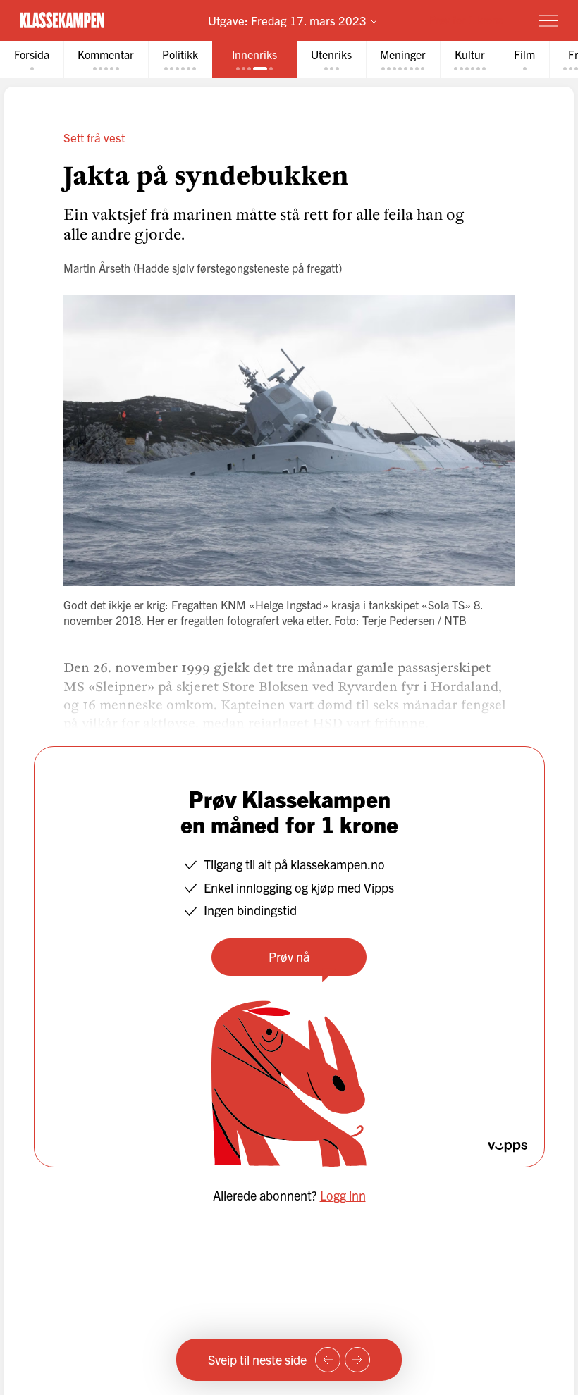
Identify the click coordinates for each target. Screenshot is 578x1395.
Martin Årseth (96, 268)
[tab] (31, 59)
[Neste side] (357, 1359)
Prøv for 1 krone (466, 19)
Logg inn (343, 1195)
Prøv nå (289, 956)
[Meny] (548, 20)
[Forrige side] (327, 1359)
